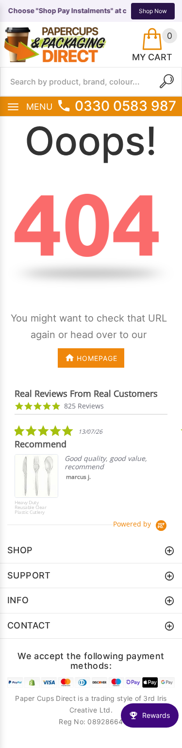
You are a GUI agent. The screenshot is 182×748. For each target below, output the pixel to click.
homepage (97, 358)
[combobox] (91, 81)
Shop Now (153, 11)
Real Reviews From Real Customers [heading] (86, 394)
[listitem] (87, 472)
